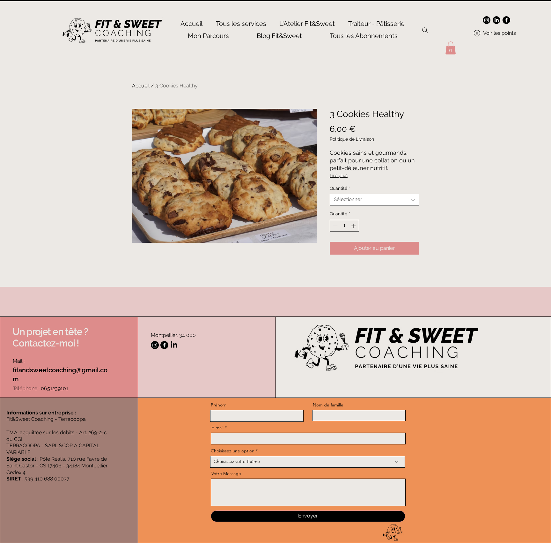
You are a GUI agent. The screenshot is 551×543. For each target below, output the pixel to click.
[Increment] (354, 225)
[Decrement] (335, 225)
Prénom (218, 405)
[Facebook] (506, 20)
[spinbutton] (344, 225)
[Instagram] (486, 20)
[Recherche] (425, 30)
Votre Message (226, 473)
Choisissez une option (232, 451)
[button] (450, 48)
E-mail (217, 427)
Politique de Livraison (352, 139)
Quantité (340, 188)
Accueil (141, 86)
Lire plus (339, 175)
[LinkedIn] (496, 20)
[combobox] (374, 200)
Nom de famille (328, 405)
